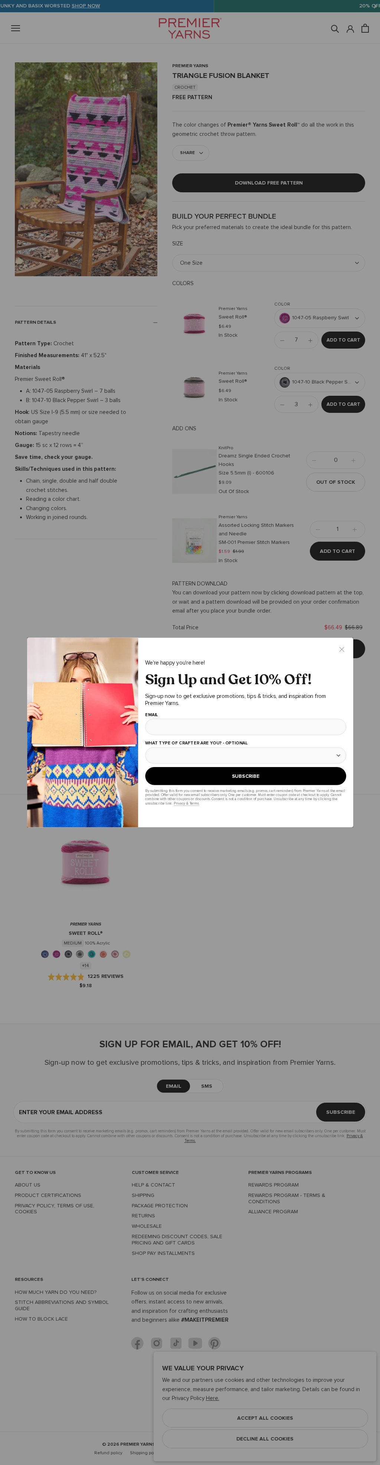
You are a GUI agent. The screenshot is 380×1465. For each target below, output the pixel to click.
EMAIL (151, 715)
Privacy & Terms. (186, 803)
